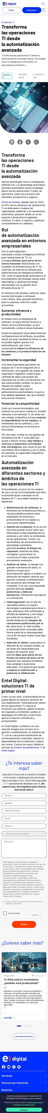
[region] (24, 1103)
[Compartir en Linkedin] (12, 142)
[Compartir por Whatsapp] (36, 142)
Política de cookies (35, 1102)
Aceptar (24, 1110)
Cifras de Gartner (11, 202)
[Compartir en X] (28, 142)
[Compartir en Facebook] (20, 142)
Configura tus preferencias (24, 1105)
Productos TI (8, 22)
